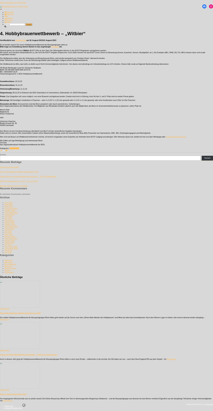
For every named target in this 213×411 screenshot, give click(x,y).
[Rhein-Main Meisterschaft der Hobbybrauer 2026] (20, 307)
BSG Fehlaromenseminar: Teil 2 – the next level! (19, 181)
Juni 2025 (8, 217)
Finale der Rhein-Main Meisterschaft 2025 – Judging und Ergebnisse (28, 355)
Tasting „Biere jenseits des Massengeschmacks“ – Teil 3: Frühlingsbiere (28, 176)
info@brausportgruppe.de (176, 137)
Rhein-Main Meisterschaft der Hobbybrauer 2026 (19, 172)
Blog (6, 16)
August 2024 (9, 221)
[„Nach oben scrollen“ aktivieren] (23, 405)
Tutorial (7, 270)
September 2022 (11, 227)
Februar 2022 (9, 237)
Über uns (10, 14)
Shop (8, 22)
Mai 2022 (8, 233)
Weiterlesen (4, 319)
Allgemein (8, 260)
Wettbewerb (14, 148)
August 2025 (9, 215)
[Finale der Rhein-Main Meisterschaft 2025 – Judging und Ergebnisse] (20, 348)
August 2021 (9, 242)
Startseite (10, 12)
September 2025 (11, 213)
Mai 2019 (8, 252)
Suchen (3, 155)
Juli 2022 (8, 231)
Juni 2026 (8, 203)
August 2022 (9, 229)
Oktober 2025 (9, 211)
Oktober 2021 (9, 240)
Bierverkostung (10, 264)
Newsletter (8, 18)
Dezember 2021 (10, 239)
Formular (55, 47)
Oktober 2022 (9, 225)
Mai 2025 (8, 219)
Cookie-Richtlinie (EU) (13, 408)
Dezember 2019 (10, 246)
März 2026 (8, 207)
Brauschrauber (10, 268)
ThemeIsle (209, 404)
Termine (9, 20)
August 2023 (9, 223)
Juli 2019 (8, 250)
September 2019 (11, 248)
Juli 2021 (8, 244)
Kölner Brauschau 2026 (9, 167)
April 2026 (8, 205)
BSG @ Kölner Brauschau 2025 (13, 394)
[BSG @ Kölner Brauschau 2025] (20, 388)
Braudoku (8, 266)
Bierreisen (8, 262)
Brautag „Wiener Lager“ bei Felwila (14, 186)
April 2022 (8, 235)
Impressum (8, 406)
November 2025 (10, 209)
